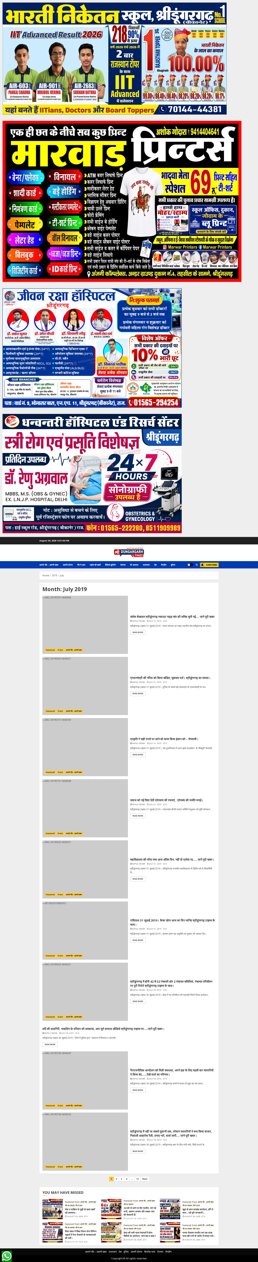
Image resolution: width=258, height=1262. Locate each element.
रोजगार (123, 564)
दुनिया (173, 564)
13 (137, 1178)
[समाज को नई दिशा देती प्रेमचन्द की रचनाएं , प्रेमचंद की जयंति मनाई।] (85, 808)
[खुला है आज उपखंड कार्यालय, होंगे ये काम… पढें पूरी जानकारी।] (170, 1209)
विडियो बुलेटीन (110, 564)
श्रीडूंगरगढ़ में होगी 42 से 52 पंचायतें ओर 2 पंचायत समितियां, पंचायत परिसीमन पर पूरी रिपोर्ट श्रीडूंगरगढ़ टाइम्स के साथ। (171, 984)
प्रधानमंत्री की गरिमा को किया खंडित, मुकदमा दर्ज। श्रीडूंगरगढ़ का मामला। (170, 678)
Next (145, 1178)
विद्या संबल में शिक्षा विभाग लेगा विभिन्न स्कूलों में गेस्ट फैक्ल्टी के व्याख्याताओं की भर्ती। (80, 1235)
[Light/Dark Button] (190, 564)
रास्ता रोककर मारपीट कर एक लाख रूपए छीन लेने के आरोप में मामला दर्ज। (198, 1234)
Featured (50, 650)
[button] (197, 565)
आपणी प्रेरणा (68, 564)
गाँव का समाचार (70, 1205)
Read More (138, 632)
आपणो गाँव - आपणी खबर (74, 650)
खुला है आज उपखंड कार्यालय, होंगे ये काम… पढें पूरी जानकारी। (197, 1211)
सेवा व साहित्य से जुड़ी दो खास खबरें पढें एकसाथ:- (80, 1211)
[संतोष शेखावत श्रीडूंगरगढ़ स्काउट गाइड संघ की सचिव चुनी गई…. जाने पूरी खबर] (85, 625)
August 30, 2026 (75, 1216)
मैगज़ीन (163, 564)
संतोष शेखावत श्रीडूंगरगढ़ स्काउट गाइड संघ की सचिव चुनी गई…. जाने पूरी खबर (172, 617)
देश (155, 564)
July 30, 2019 (155, 990)
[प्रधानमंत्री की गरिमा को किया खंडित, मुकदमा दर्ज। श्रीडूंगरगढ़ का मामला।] (85, 686)
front (60, 650)
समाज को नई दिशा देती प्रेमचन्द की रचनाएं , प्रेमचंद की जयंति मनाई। (166, 800)
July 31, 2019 (155, 621)
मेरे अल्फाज (134, 564)
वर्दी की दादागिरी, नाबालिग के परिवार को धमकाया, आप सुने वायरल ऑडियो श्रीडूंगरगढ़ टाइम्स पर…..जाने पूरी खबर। (103, 1029)
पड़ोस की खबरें (95, 564)
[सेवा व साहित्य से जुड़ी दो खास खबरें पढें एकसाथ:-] (52, 1209)
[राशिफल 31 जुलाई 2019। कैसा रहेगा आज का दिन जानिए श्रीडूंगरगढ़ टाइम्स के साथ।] (85, 930)
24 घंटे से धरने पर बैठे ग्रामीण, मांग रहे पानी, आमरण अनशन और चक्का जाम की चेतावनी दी (140, 1211)
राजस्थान (146, 564)
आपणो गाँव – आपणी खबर (48, 564)
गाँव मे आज (81, 564)
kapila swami (138, 621)
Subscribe (211, 564)
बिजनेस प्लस (149, 1251)
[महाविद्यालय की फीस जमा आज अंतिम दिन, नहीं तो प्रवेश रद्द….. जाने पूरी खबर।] (85, 869)
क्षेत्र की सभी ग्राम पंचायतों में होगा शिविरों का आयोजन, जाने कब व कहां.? (140, 1234)
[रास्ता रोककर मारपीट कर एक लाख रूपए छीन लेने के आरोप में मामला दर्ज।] (170, 1232)
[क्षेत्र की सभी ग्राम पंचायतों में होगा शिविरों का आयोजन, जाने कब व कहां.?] (111, 1232)
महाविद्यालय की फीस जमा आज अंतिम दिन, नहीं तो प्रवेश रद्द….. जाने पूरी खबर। (172, 859)
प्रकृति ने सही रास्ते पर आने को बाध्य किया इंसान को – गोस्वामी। (164, 739)
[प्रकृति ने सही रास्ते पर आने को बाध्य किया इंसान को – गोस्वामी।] (85, 747)
